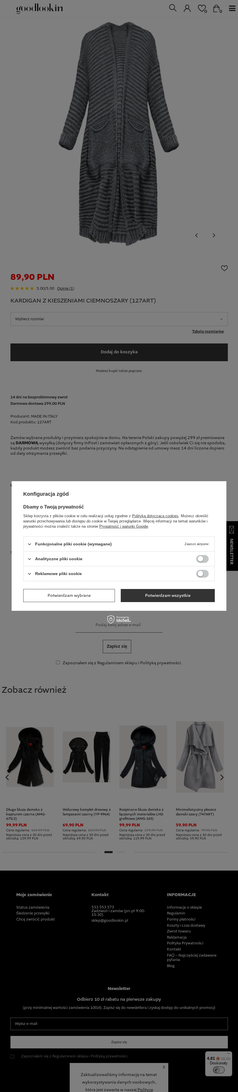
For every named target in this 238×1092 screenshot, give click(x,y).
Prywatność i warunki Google (123, 526)
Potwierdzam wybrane (69, 595)
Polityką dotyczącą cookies (155, 516)
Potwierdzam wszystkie (167, 595)
